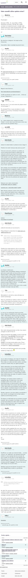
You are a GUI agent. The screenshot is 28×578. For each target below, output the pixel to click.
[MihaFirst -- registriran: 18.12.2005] (2, 15)
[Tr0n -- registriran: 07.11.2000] (2, 291)
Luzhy (3, 541)
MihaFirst (7, 15)
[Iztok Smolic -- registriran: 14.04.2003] (2, 140)
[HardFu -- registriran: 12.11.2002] (2, 49)
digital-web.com (21, 231)
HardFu (7, 48)
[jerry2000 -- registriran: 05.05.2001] (2, 127)
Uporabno (3, 520)
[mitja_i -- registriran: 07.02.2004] (2, 516)
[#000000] (2, 100)
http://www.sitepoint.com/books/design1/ (11, 91)
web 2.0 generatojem (14, 345)
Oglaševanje (17, 573)
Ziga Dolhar (8, 35)
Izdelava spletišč (9, 542)
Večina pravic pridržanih (20, 570)
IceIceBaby (8, 354)
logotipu (12, 462)
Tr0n (6, 290)
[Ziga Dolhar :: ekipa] (2, 36)
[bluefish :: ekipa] (2, 266)
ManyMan (3, 557)
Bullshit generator (9, 337)
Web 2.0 (4, 544)
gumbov (3, 342)
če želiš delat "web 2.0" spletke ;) (9, 184)
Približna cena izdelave (8, 560)
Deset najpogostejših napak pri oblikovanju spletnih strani (10, 550)
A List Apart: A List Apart (7, 219)
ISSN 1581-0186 (18, 575)
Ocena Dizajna (5, 556)
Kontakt (3, 575)
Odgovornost (4, 573)
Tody (6, 84)
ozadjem (19, 339)
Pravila (2, 570)
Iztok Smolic (8, 140)
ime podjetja (14, 334)
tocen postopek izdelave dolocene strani (12, 539)
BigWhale (3, 546)
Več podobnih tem (4, 567)
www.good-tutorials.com (9, 71)
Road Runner (8, 213)
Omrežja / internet (13, 553)
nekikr (3, 562)
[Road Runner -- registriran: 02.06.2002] (2, 214)
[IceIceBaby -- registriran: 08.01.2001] (2, 354)
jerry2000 (7, 127)
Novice (7, 553)
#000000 (7, 100)
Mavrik (3, 552)
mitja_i (6, 515)
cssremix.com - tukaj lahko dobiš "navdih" (11, 187)
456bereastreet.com (6, 232)
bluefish (7, 265)
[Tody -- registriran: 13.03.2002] (2, 84)
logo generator (12, 336)
